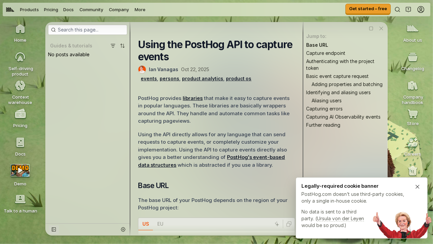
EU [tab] (160, 224)
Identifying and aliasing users (338, 92)
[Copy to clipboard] (288, 224)
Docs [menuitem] (68, 9)
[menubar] (75, 9)
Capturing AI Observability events (343, 117)
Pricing (51, 9)
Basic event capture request (337, 76)
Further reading (323, 125)
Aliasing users (327, 100)
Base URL (317, 45)
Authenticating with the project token (340, 64)
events (149, 78)
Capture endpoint (325, 53)
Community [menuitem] (91, 9)
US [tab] (145, 224)
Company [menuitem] (119, 9)
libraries (193, 98)
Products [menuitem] (29, 9)
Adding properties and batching (347, 84)
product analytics (202, 78)
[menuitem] (10, 9)
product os (238, 78)
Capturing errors (324, 108)
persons (169, 78)
